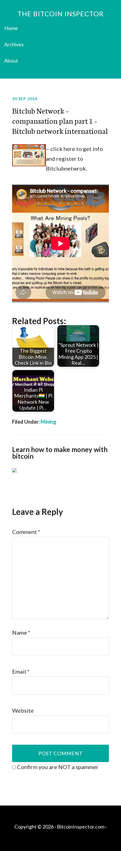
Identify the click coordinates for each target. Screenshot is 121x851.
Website (23, 710)
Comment (26, 531)
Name (21, 632)
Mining (48, 422)
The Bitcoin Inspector (60, 14)
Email (21, 671)
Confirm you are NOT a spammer (57, 766)
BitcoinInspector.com (80, 827)
